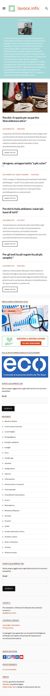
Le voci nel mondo (9, 669)
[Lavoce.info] (25, 8)
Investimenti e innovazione (15, 495)
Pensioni (8, 516)
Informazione (10, 479)
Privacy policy (8, 628)
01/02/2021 (35, 174)
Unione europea (11, 552)
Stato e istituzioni (11, 542)
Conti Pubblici (10, 432)
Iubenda (6, 684)
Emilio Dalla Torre (10, 687)
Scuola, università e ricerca (14, 531)
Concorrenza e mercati (13, 426)
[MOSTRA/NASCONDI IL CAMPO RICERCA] (46, 8)
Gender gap (9, 458)
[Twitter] (9, 657)
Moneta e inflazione (12, 511)
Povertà (8, 521)
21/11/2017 (21, 220)
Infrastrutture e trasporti (14, 484)
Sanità (7, 526)
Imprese (8, 474)
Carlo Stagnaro (22, 174)
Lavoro (7, 500)
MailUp (5, 682)
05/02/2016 (21, 266)
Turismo (8, 547)
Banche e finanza (11, 421)
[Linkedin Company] (17, 657)
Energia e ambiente (12, 442)
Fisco (7, 453)
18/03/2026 (21, 129)
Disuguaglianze (10, 437)
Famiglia (7, 447)
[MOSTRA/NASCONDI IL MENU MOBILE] (4, 8)
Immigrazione (10, 468)
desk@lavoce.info (9, 613)
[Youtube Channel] (21, 657)
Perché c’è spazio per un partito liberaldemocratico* (21, 119)
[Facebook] (5, 657)
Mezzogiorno (10, 505)
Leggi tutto (10, 152)
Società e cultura (11, 537)
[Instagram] (13, 657)
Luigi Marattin (8, 129)
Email (4, 396)
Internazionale (10, 490)
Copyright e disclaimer (11, 625)
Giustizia (8, 463)
